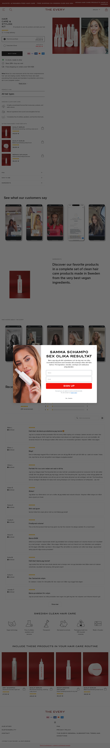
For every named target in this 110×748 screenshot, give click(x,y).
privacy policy (74, 392)
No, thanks (69, 398)
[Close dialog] (94, 348)
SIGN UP (69, 386)
